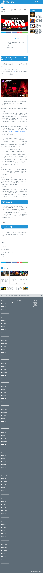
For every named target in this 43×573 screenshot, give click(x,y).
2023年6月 (4, 389)
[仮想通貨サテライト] (8, 3)
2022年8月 (4, 418)
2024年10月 (4, 343)
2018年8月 (4, 556)
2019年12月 (4, 510)
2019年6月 (4, 527)
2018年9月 (4, 553)
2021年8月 (4, 452)
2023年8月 (4, 383)
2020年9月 (4, 484)
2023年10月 (4, 378)
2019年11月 (4, 513)
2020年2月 (4, 504)
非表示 (18, 38)
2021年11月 (4, 444)
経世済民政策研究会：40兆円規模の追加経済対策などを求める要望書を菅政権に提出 (38, 31)
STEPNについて (9, 45)
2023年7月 (4, 386)
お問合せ (35, 303)
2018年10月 (4, 550)
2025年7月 (4, 320)
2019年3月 (4, 536)
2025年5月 (4, 326)
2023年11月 (4, 375)
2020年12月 (4, 475)
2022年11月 (4, 409)
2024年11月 (4, 340)
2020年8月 (4, 487)
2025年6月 (4, 323)
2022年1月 (4, 438)
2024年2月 (4, 366)
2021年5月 (4, 461)
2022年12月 (4, 406)
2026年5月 (4, 303)
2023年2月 (4, 401)
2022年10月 (4, 412)
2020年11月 (4, 478)
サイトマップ (35, 305)
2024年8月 (4, 349)
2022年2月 (4, 435)
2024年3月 (4, 363)
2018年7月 (4, 559)
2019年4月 (4, 533)
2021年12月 (4, 441)
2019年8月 (4, 521)
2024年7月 (4, 352)
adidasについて (9, 47)
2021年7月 (4, 455)
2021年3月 (4, 467)
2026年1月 (4, 309)
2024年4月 (4, 360)
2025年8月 (4, 317)
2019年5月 (4, 530)
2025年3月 (4, 332)
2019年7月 (4, 524)
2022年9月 (4, 415)
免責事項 (35, 304)
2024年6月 (4, 355)
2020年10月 (4, 481)
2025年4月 (4, 329)
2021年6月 (4, 458)
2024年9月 (4, 346)
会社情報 (35, 302)
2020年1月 (4, 507)
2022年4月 (4, 429)
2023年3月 (4, 398)
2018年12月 (4, 544)
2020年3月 (4, 501)
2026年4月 (4, 306)
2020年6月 (4, 493)
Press (2, 7)
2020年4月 (4, 498)
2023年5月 (4, 392)
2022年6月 (4, 424)
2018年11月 (4, 547)
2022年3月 (4, 432)
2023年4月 (4, 395)
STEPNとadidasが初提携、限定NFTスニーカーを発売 (15, 43)
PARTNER (35, 306)
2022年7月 (4, 421)
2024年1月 (4, 369)
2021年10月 (4, 447)
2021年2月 (4, 470)
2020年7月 (4, 490)
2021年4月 (4, 464)
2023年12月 (4, 372)
